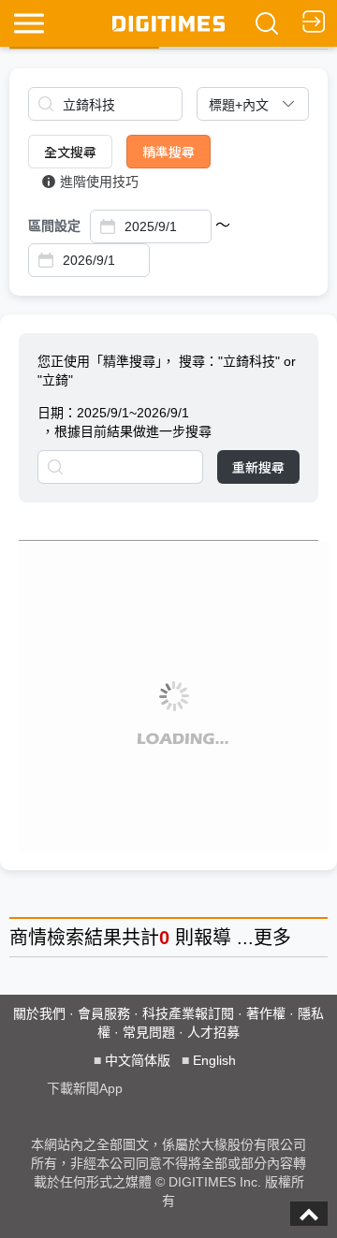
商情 (28, 937)
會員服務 (104, 1013)
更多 (272, 937)
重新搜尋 (258, 467)
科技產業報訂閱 (188, 1013)
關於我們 (39, 1013)
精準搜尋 (168, 151)
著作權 (266, 1013)
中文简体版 (137, 1060)
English (214, 1060)
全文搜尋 (70, 151)
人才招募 (213, 1032)
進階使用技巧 (99, 181)
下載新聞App (85, 1088)
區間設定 (54, 225)
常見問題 (149, 1032)
